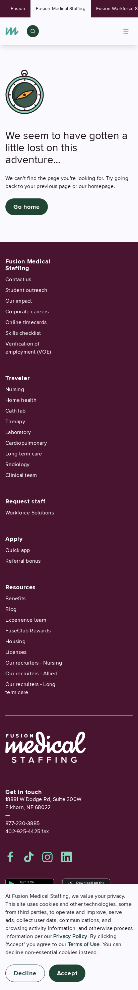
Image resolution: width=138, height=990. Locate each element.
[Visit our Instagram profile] (47, 857)
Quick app (17, 550)
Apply (14, 539)
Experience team (25, 620)
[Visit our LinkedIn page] (66, 857)
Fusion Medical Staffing (60, 8)
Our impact (18, 301)
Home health (21, 400)
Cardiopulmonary (26, 443)
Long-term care (23, 453)
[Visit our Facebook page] (10, 857)
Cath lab (15, 411)
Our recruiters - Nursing (33, 663)
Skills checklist (23, 333)
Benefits (15, 598)
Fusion (18, 8)
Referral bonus (23, 561)
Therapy (15, 421)
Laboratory (18, 432)
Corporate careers (27, 311)
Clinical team (21, 475)
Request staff (25, 501)
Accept (67, 973)
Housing (15, 641)
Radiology (17, 464)
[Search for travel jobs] (33, 31)
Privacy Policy (70, 936)
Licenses (15, 652)
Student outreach (26, 290)
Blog (10, 609)
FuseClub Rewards (28, 630)
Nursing (14, 389)
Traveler (17, 378)
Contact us (18, 279)
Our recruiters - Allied (31, 673)
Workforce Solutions (29, 512)
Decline (25, 973)
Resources (20, 587)
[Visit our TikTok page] (28, 857)
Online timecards (26, 322)
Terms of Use (84, 944)
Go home (26, 206)
